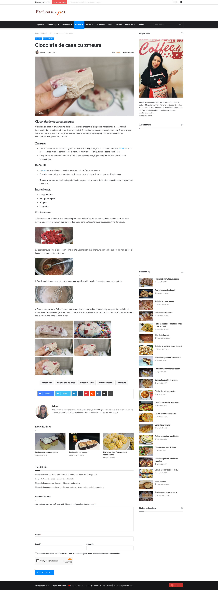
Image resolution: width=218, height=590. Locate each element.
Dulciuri (78, 25)
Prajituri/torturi (48, 39)
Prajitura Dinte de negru (78, 452)
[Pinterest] (86, 393)
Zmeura (122, 148)
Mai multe (129, 25)
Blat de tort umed (162, 335)
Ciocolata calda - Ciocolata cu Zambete (58, 479)
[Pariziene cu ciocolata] (146, 316)
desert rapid (87, 382)
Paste (110, 25)
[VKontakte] (98, 393)
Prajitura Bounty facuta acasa (167, 279)
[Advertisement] (161, 197)
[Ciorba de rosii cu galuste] (146, 395)
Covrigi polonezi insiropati (165, 290)
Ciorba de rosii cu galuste (165, 391)
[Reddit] (92, 393)
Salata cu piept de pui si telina (167, 436)
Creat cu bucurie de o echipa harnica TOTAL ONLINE (91, 585)
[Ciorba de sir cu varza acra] (146, 417)
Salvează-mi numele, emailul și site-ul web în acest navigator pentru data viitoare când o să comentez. (79, 554)
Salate (88, 25)
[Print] (110, 393)
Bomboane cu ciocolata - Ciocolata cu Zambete (61, 483)
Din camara (100, 25)
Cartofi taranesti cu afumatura (167, 402)
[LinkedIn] (74, 393)
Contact (141, 25)
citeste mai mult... (146, 116)
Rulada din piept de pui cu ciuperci (168, 346)
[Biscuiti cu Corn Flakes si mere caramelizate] (118, 441)
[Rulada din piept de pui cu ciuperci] (146, 350)
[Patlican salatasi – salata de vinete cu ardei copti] (146, 327)
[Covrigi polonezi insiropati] (146, 293)
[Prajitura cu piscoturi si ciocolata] (146, 361)
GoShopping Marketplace (123, 585)
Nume (38, 535)
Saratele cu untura (162, 425)
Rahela (42, 52)
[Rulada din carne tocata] (146, 305)
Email (38, 544)
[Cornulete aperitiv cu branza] (146, 383)
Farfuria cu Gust (166, 105)
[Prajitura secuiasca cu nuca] (146, 496)
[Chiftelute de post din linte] (146, 451)
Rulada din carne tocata (164, 301)
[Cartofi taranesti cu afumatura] (146, 406)
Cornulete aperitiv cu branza (166, 380)
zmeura (122, 382)
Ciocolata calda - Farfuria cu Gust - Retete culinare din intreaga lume (70, 475)
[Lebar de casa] (146, 484)
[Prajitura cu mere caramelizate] (146, 372)
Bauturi (119, 25)
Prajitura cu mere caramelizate (167, 369)
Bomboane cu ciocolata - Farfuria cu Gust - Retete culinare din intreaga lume (73, 487)
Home (39, 33)
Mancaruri (66, 25)
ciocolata (47, 382)
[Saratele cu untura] (146, 428)
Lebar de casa (160, 481)
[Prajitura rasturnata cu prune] (50, 441)
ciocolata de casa (66, 382)
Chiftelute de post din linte (165, 447)
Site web (89, 544)
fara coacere (106, 382)
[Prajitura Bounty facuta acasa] (146, 282)
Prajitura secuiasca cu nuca (166, 492)
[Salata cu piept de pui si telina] (146, 439)
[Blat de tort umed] (146, 338)
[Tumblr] (80, 393)
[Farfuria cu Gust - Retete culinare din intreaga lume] (51, 13)
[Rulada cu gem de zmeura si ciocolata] (146, 462)
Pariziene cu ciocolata (163, 313)
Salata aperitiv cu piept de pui (166, 470)
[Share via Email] (104, 393)
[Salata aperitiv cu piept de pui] (146, 473)
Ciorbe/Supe (53, 25)
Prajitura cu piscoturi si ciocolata (168, 358)
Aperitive (40, 25)
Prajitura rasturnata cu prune (46, 452)
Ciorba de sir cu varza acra (165, 414)
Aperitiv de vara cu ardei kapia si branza (83, 2)
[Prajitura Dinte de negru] (84, 441)
